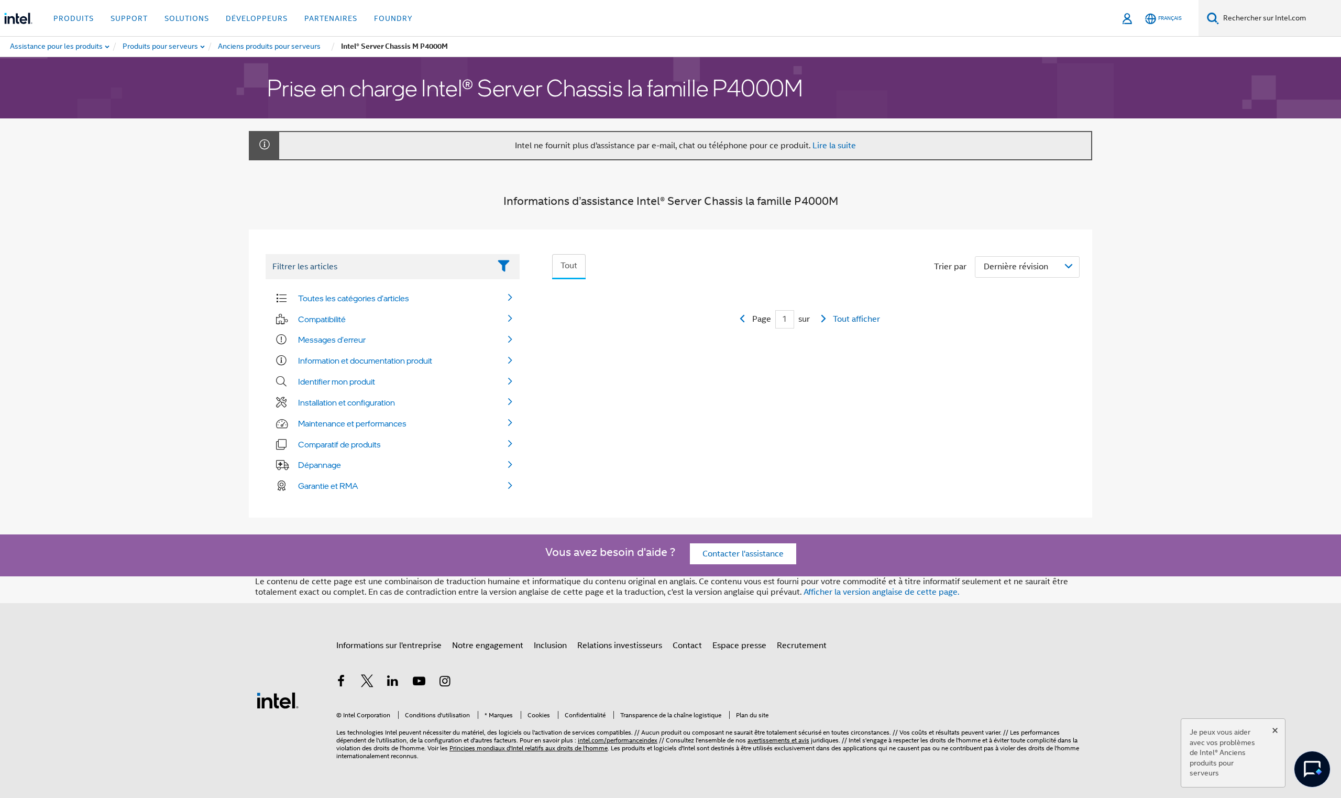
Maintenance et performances (352, 423)
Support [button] (129, 18)
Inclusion (550, 645)
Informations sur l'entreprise (389, 645)
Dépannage (319, 465)
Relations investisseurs (619, 645)
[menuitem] (161, 46)
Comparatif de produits (339, 444)
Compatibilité (322, 319)
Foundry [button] (393, 18)
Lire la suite (834, 145)
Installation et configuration (346, 402)
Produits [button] (73, 18)
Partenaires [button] (330, 18)
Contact (687, 645)
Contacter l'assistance (743, 554)
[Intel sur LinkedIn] (393, 682)
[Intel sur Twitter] (367, 682)
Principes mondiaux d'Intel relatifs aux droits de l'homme (528, 748)
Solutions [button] (186, 18)
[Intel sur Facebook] (341, 682)
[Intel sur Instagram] (445, 682)
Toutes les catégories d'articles (353, 298)
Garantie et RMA (328, 485)
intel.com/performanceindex (617, 740)
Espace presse (739, 645)
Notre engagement (487, 645)
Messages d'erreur (332, 339)
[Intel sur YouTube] (419, 682)
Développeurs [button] (257, 18)
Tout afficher (856, 319)
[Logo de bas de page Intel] (278, 700)
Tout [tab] (568, 265)
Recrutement (802, 645)
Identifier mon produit (336, 381)
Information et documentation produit (365, 360)
